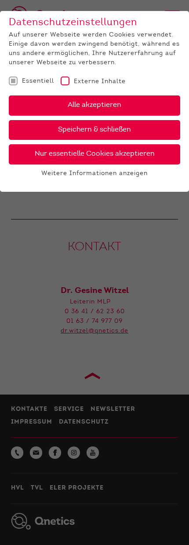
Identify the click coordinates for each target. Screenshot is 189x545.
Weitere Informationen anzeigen (94, 174)
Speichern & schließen (94, 129)
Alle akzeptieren (94, 105)
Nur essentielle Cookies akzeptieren (95, 153)
